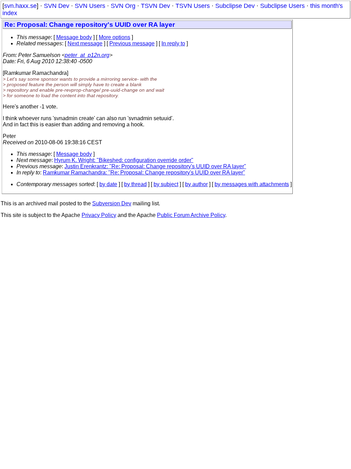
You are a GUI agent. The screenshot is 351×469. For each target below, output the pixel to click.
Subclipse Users (282, 5)
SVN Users (90, 5)
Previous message (132, 43)
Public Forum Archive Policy (191, 215)
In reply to (173, 43)
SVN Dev (56, 5)
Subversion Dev (111, 203)
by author (196, 184)
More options (114, 37)
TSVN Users (193, 5)
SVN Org (123, 5)
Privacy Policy (99, 215)
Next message (85, 43)
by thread (135, 184)
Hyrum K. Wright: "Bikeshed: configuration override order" (123, 160)
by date (108, 184)
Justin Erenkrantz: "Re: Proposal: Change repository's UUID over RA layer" (155, 166)
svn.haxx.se (20, 5)
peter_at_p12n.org (87, 55)
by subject (166, 184)
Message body (74, 37)
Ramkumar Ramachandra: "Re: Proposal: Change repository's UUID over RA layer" (144, 172)
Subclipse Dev (235, 5)
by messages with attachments (252, 184)
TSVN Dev (155, 5)
